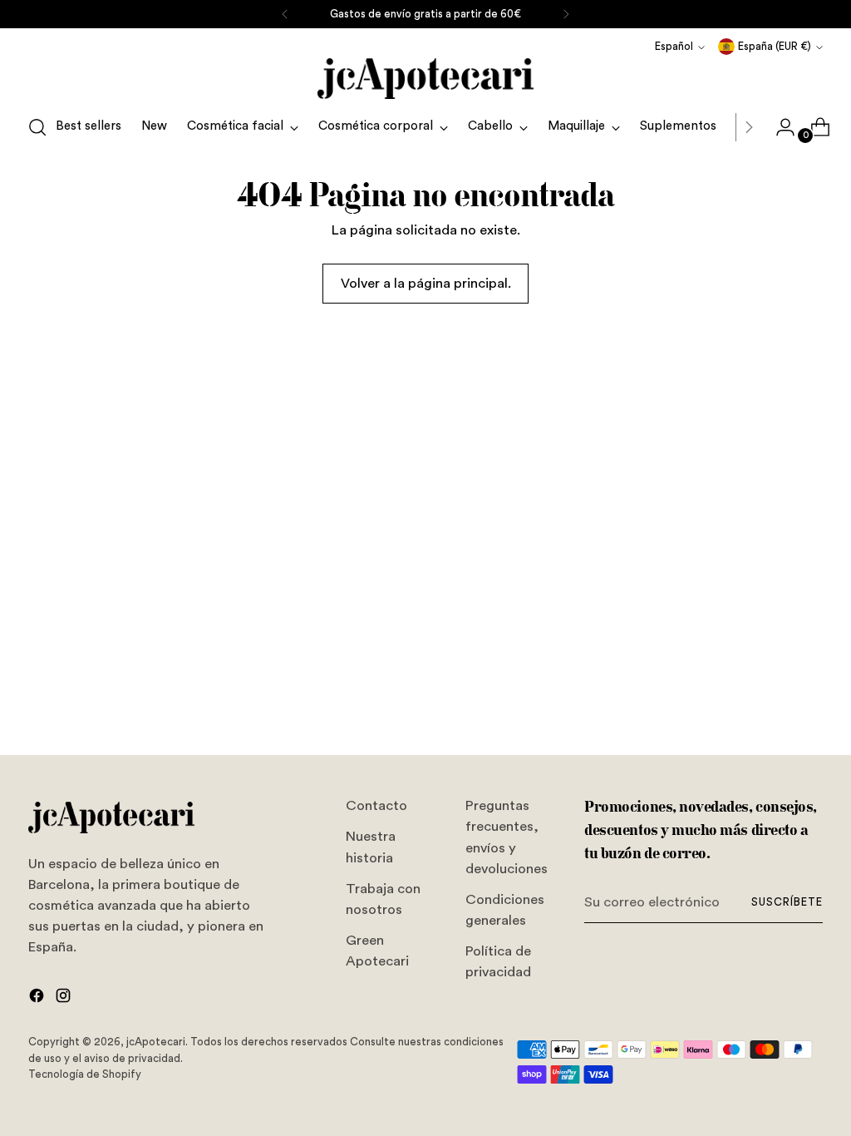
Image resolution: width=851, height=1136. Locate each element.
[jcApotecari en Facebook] (38, 998)
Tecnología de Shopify (84, 1074)
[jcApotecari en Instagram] (65, 998)
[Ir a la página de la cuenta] (778, 127)
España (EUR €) (774, 46)
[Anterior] (285, 14)
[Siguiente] (566, 14)
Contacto (376, 805)
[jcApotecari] (425, 78)
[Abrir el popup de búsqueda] (37, 127)
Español (674, 46)
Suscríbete (787, 901)
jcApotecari (155, 1041)
